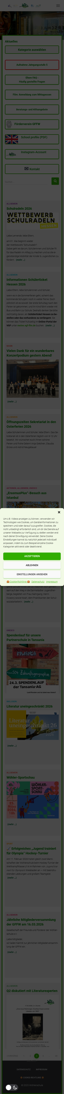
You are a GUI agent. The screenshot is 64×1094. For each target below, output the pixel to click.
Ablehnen (32, 565)
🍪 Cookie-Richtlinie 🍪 (18, 581)
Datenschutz (38, 581)
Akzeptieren (32, 556)
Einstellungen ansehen (32, 574)
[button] (59, 512)
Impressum (52, 581)
